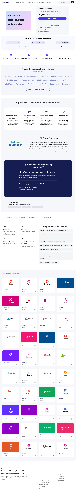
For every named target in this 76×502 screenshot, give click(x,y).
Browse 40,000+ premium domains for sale (38, 89)
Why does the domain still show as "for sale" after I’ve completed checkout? (55, 257)
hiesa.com (42, 434)
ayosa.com (61, 416)
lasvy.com (42, 344)
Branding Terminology (43, 484)
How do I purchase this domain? (47, 234)
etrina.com (24, 434)
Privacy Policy (42, 486)
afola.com (6, 325)
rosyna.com (6, 343)
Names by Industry (20, 2)
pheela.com (61, 434)
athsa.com (42, 453)
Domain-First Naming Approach (45, 480)
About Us (41, 473)
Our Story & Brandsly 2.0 (44, 482)
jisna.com (5, 289)
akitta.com (61, 307)
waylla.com (61, 398)
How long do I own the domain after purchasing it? (51, 253)
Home (40, 488)
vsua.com (60, 380)
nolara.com (42, 289)
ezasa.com (24, 325)
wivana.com (24, 380)
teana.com (42, 398)
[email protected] (42, 191)
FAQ (39, 471)
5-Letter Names (61, 476)
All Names (49, 2)
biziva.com (24, 398)
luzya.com (24, 307)
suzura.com (24, 362)
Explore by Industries (62, 470)
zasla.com (24, 416)
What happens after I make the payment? (49, 249)
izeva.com (42, 380)
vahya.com (61, 453)
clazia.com (6, 380)
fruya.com (24, 343)
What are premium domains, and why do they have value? (53, 230)
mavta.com (42, 325)
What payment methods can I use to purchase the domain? (54, 245)
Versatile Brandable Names (14, 206)
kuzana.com (6, 307)
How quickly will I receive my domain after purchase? (52, 241)
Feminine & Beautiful (37, 206)
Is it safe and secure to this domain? (48, 237)
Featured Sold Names (43, 475)
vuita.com (24, 289)
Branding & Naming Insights (45, 478)
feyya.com (6, 416)
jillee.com (60, 325)
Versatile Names (30, 2)
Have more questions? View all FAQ (48, 262)
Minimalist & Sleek (27, 206)
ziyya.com (42, 416)
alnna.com (24, 453)
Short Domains (40, 2)
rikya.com (6, 398)
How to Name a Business (44, 476)
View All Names (61, 480)
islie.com (5, 435)
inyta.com (6, 453)
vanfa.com (61, 344)
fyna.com (42, 307)
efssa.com (61, 289)
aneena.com (6, 362)
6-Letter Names (61, 478)
